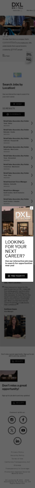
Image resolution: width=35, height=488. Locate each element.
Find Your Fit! (18, 276)
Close (31, 208)
